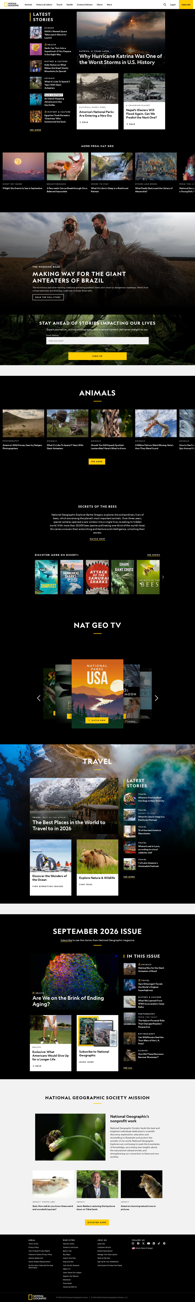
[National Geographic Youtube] (148, 1243)
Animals (28, 4)
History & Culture (44, 4)
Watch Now (97, 539)
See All (128, 1068)
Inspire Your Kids (69, 1258)
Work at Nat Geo (104, 1258)
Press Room (67, 1283)
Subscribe (66, 940)
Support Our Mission (71, 1276)
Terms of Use (33, 1244)
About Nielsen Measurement (39, 1262)
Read (85, 122)
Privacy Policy (34, 1247)
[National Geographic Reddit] (164, 1243)
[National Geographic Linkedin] (153, 1243)
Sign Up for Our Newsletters (108, 1262)
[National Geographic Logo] (38, 1299)
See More (35, 130)
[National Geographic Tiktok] (159, 1243)
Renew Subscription (105, 1251)
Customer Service (104, 1247)
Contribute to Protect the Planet (110, 1265)
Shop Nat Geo (68, 1262)
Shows (100, 4)
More (109, 4)
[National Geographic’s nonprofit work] (97, 1137)
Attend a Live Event (70, 1247)
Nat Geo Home (68, 1244)
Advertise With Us (70, 1287)
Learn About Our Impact (72, 1272)
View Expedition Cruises (47, 886)
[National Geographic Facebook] (138, 1243)
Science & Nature (84, 4)
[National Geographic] (11, 4)
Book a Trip (67, 1251)
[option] (23, 173)
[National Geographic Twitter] (143, 1243)
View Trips (85, 884)
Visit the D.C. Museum (71, 1265)
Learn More (86, 1062)
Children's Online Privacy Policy (40, 1254)
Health (70, 4)
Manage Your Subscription (107, 1254)
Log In (173, 4)
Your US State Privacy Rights (39, 1251)
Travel (59, 4)
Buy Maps (66, 1254)
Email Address (52, 335)
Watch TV (66, 1269)
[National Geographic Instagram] (133, 1243)
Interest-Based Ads (36, 1258)
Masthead (66, 1280)
